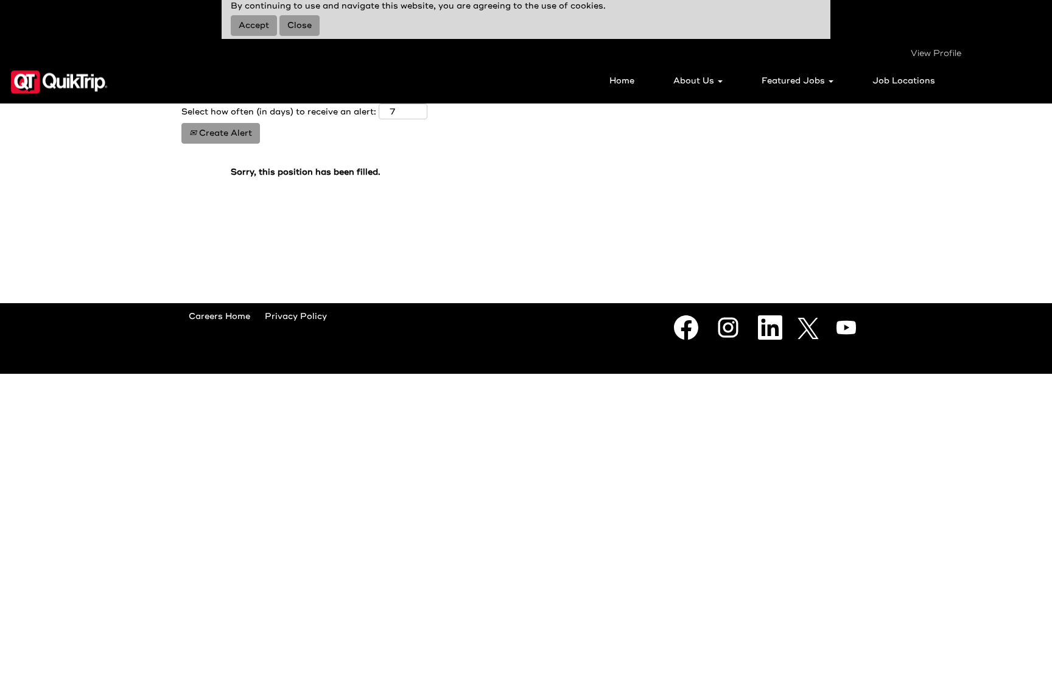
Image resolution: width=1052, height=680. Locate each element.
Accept (254, 25)
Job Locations (903, 80)
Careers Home (219, 316)
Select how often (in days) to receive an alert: (278, 112)
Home (621, 80)
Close (299, 25)
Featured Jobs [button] (794, 80)
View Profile (936, 53)
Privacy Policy (296, 316)
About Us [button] (695, 80)
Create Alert (224, 133)
